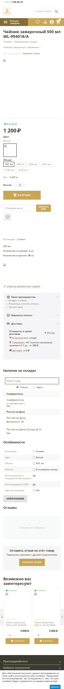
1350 (46, 164)
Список (24, 387)
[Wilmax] (7, 11)
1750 (9, 170)
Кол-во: (7, 185)
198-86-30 (13, 2)
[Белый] (10, 150)
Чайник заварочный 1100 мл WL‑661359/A (45, 623)
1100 (33, 164)
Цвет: (6, 136)
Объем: (7, 160)
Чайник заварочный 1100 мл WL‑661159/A (16, 623)
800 (21, 164)
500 (9, 164)
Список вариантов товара (23, 286)
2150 (22, 170)
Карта (39, 387)
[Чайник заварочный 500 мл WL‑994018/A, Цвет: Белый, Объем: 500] (32, 88)
